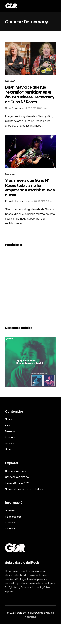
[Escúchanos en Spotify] (30, 361)
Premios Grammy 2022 (17, 483)
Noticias (10, 81)
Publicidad (10, 528)
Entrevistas (10, 431)
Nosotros (10, 510)
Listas (8, 449)
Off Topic (10, 443)
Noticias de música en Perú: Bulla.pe (24, 489)
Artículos (9, 425)
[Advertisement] (30, 284)
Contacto (10, 522)
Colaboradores (13, 516)
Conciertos (11, 437)
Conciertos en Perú (15, 471)
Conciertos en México (17, 476)
